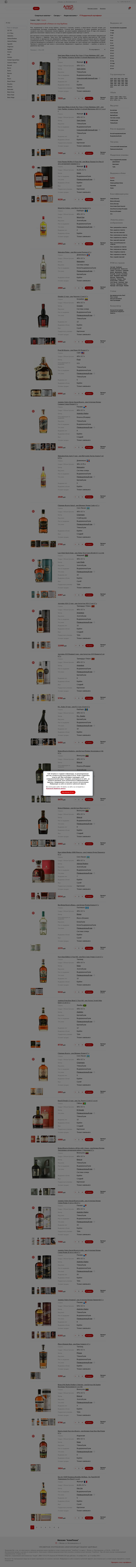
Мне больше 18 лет (68, 792)
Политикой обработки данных (56, 788)
